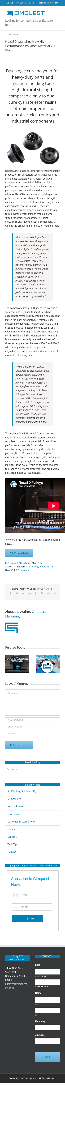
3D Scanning (14, 799)
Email (39, 964)
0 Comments (22, 570)
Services (12, 836)
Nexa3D (9, 570)
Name (38, 993)
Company (40, 1021)
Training (11, 852)
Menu (15, 34)
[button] (7, 663)
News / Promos (15, 806)
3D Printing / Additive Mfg (39, 566)
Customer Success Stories (21, 821)
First (37, 1004)
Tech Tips (12, 844)
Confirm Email (42, 986)
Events (11, 829)
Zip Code (40, 1035)
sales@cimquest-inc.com (48, 2)
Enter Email (41, 976)
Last (37, 1015)
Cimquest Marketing (19, 562)
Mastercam (13, 814)
